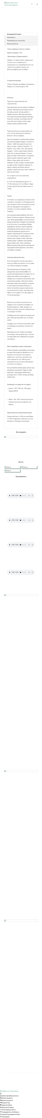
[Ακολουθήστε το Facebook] (19, 1084)
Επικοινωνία (21, 746)
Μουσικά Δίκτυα (12, 44)
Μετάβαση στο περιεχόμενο (9, 1091)
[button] (0, 1093)
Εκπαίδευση (11, 37)
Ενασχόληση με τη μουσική (16, 40)
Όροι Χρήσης (21, 762)
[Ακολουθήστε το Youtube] (23, 1084)
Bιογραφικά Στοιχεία (14, 34)
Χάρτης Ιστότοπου (21, 754)
